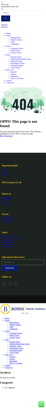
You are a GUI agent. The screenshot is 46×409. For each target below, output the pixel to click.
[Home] (4, 25)
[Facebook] (4, 283)
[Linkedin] (15, 283)
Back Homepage (6, 136)
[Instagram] (10, 283)
